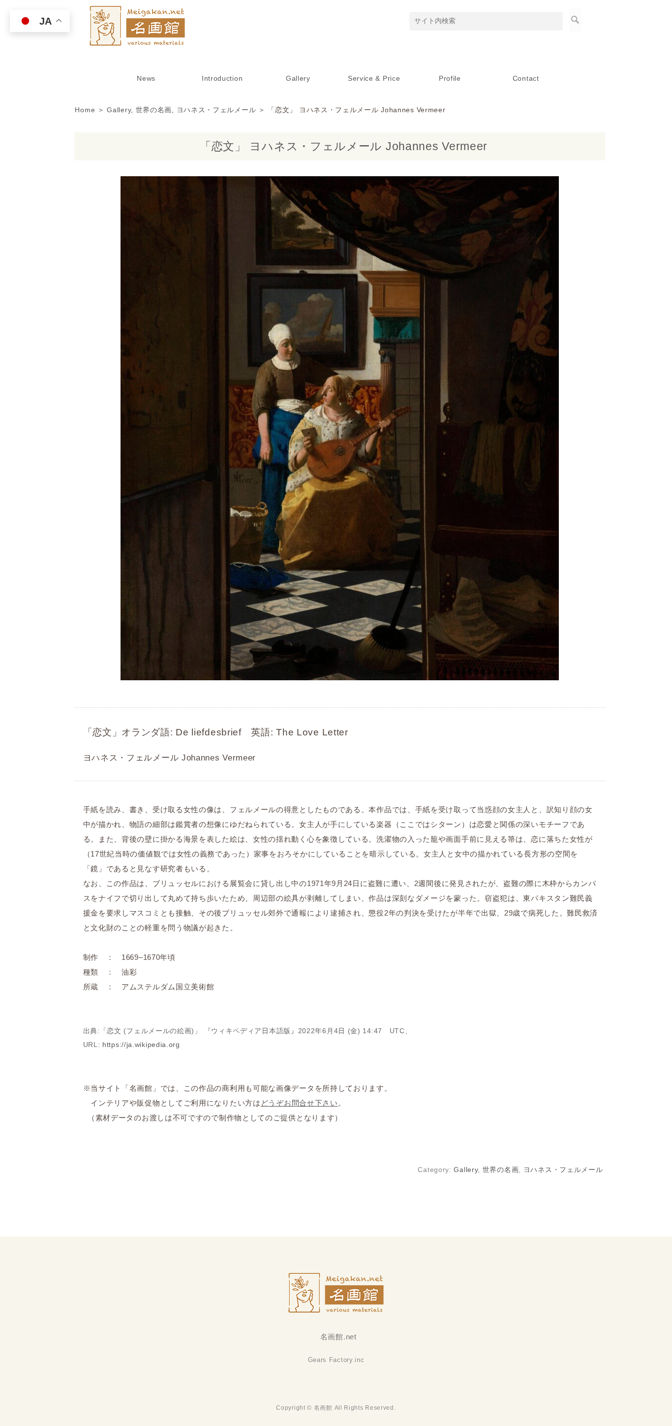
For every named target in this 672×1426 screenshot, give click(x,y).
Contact (526, 78)
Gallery (298, 78)
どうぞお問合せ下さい (299, 1103)
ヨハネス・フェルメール (216, 110)
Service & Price (374, 78)
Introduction (222, 78)
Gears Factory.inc (336, 1359)
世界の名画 (154, 110)
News (146, 78)
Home (85, 110)
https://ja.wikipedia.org (141, 1044)
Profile (450, 78)
